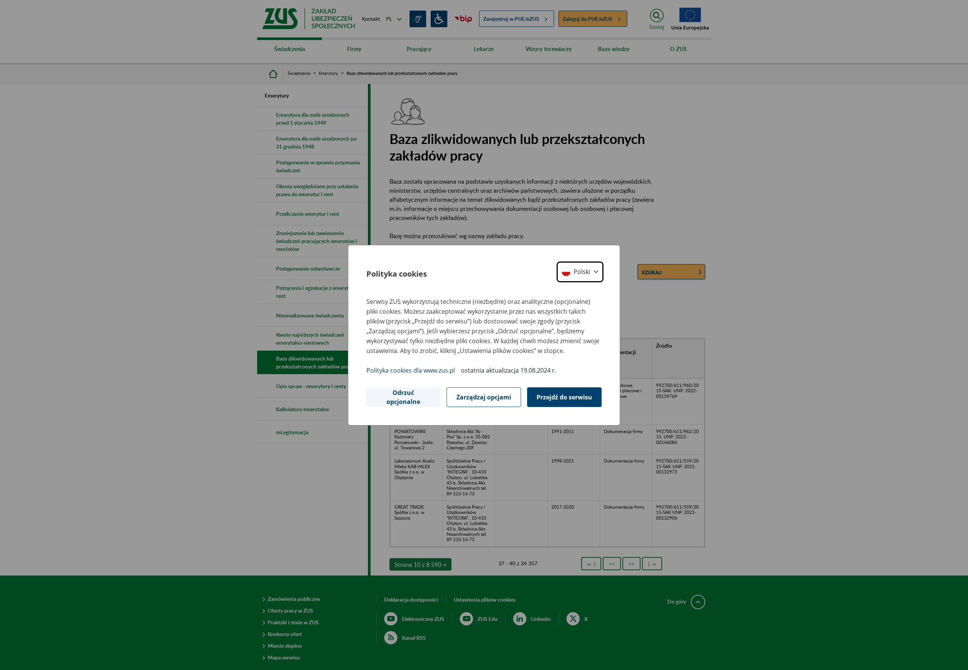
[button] (580, 271)
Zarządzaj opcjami (483, 397)
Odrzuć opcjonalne (403, 397)
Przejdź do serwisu (564, 397)
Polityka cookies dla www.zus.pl (410, 370)
